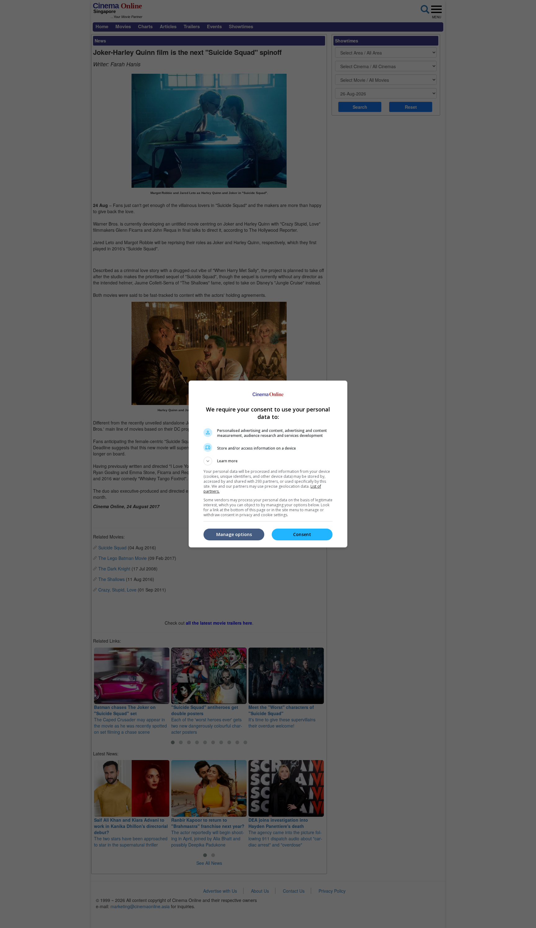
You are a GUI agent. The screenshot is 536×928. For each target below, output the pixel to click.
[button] (268, 461)
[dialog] (268, 464)
